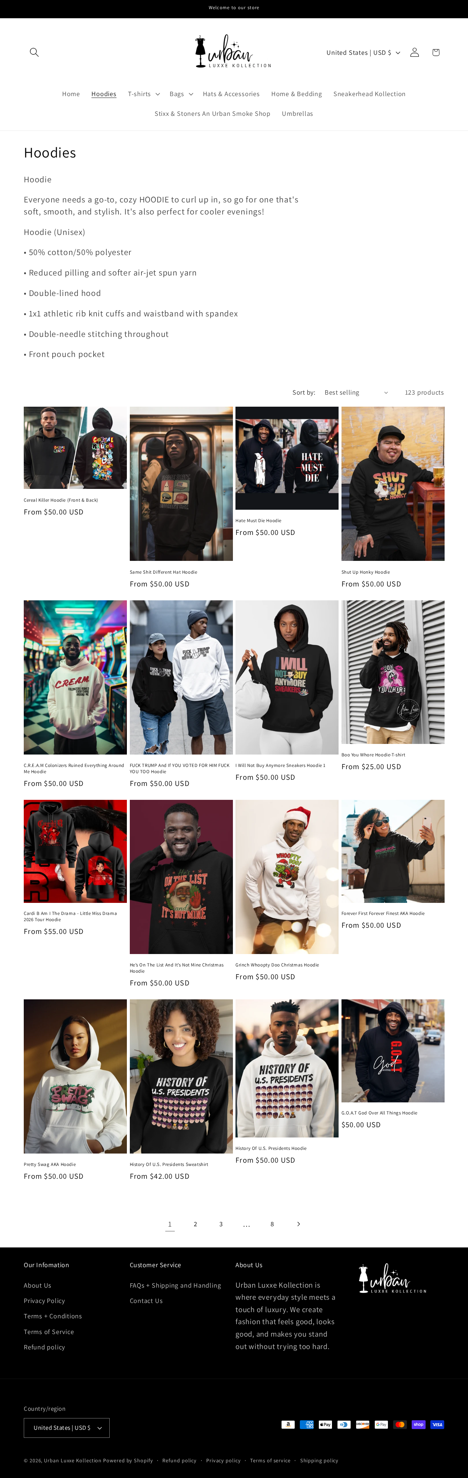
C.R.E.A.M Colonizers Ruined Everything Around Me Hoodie (74, 769)
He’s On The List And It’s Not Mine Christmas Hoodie (177, 968)
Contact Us (146, 1300)
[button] (34, 52)
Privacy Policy (44, 1300)
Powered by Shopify (128, 1460)
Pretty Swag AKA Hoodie (50, 1164)
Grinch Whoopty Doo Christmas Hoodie (277, 965)
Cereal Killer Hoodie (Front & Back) (61, 500)
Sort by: (303, 392)
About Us (38, 1285)
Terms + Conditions (53, 1315)
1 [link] (170, 1224)
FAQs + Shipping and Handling (175, 1285)
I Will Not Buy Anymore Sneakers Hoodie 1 (280, 765)
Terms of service (270, 1460)
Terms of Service (49, 1331)
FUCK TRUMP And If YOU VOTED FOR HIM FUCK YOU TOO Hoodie (180, 769)
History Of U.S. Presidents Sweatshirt (169, 1164)
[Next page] (298, 1223)
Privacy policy (223, 1460)
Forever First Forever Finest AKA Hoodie (383, 913)
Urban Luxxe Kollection (73, 1460)
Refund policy (44, 1346)
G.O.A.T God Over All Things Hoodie (379, 1113)
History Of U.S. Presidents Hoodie (271, 1148)
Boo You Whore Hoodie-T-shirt (373, 755)
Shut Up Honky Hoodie (365, 572)
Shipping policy (319, 1460)
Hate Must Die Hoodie (258, 521)
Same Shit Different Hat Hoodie (163, 572)
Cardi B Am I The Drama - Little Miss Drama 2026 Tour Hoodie (70, 917)
